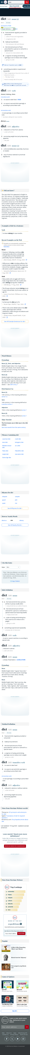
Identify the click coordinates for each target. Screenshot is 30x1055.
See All (14, 1011)
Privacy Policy (14, 1034)
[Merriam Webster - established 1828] (5, 2)
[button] (15, 6)
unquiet (17, 496)
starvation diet (19, 454)
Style (3, 567)
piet (16, 500)
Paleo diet (5, 451)
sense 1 (24, 410)
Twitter (12, 1039)
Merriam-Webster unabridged (15, 846)
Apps (15, 1033)
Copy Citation (16, 581)
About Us (9, 1033)
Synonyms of (6, 26)
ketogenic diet (19, 442)
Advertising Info (23, 1033)
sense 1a (4, 396)
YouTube (17, 1039)
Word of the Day (15, 921)
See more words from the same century (14, 427)
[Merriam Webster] (15, 917)
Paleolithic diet (19, 451)
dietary (21, 520)
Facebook (6, 1039)
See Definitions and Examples (14, 927)
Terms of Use (24, 1034)
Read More (6, 246)
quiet (3, 503)
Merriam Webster (5, 1020)
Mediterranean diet (6, 446)
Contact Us (5, 1034)
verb (14, 90)
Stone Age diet (6, 457)
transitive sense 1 (7, 404)
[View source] (26, 260)
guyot (4, 500)
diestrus (4, 520)
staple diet (5, 454)
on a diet (17, 445)
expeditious (14, 924)
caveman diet (6, 439)
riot (16, 503)
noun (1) (15, 19)
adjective (15, 126)
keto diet (5, 442)
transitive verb (5, 97)
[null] (21, 924)
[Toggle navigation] (2, 2)
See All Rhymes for (14, 508)
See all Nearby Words (14, 525)
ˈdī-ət (7, 23)
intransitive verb (6, 110)
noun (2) (15, 145)
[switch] (8, 29)
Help (3, 1033)
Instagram (23, 1039)
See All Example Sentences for (14, 321)
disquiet (4, 496)
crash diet (18, 439)
